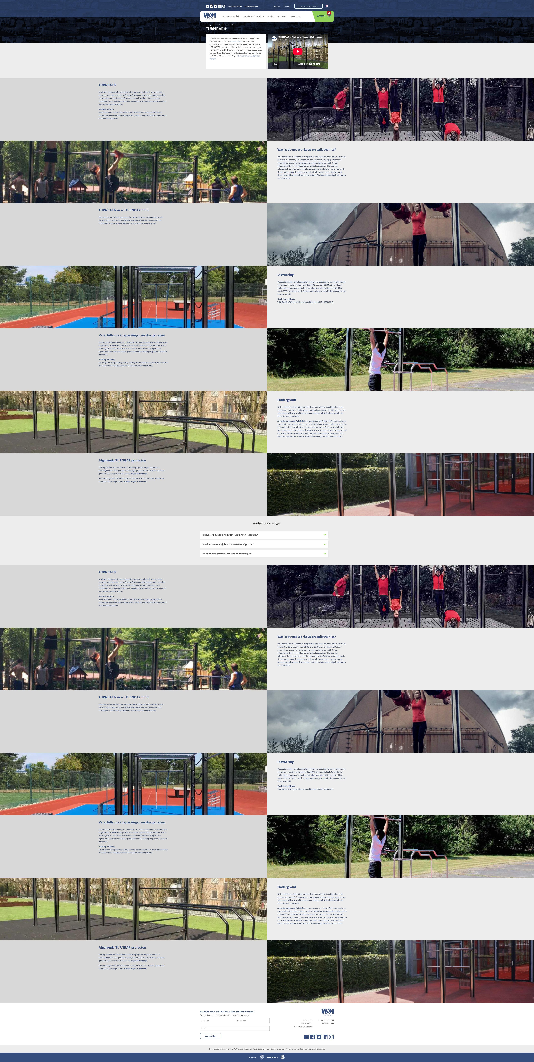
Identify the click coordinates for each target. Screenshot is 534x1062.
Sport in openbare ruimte (253, 16)
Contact (287, 6)
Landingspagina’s (318, 1049)
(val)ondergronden (301, 407)
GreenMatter (295, 16)
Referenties (238, 1049)
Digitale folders (215, 1049)
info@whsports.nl (251, 6)
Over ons (276, 6)
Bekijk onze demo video (332, 436)
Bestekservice (305, 1049)
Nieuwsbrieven (227, 1049)
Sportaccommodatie (231, 16)
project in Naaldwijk (139, 473)
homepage (210, 25)
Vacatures (248, 1049)
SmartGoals (282, 16)
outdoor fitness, (236, 41)
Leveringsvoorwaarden (276, 1049)
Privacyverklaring (292, 1049)
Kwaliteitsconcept (259, 1049)
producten (220, 25)
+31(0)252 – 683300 (235, 6)
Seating (271, 16)
